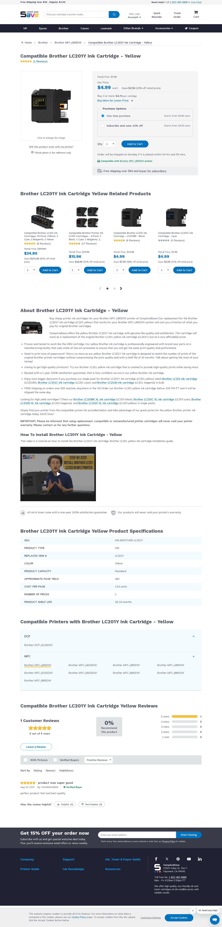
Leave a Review (36, 746)
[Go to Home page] (29, 14)
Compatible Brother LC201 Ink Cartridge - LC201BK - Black (130, 234)
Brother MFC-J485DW (170, 665)
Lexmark (106, 28)
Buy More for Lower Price (113, 100)
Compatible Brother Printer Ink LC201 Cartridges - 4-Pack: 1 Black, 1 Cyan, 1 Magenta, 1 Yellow (86, 236)
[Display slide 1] (107, 288)
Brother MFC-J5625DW (83, 672)
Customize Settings (151, 917)
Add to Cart (50, 270)
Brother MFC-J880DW (170, 672)
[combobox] (81, 14)
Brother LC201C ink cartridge (56, 382)
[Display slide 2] (114, 288)
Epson (43, 28)
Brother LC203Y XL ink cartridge (98, 403)
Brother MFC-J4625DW (83, 665)
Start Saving (189, 834)
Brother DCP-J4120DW (38, 645)
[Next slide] (121, 288)
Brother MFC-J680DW (126, 672)
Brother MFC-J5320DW (38, 672)
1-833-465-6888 (179, 2)
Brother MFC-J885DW (37, 680)
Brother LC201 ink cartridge (179, 378)
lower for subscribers (152, 171)
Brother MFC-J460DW (132, 161)
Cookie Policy (79, 917)
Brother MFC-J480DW (126, 665)
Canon (85, 28)
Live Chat (196, 2)
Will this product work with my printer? (51, 146)
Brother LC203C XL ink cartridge (154, 399)
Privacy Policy (168, 841)
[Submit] (114, 14)
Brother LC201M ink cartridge (115, 382)
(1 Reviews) (40, 61)
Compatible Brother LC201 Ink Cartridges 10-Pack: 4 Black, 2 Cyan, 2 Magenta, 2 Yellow (41, 236)
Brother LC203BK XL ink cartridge (95, 399)
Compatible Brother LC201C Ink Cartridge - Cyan (175, 234)
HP (25, 28)
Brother (64, 28)
